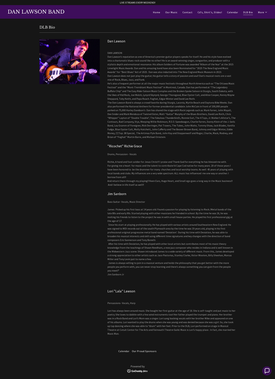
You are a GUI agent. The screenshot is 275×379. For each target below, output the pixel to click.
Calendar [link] (232, 12)
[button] (262, 12)
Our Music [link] (171, 12)
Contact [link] (188, 12)
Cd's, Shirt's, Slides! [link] (210, 12)
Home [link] (156, 12)
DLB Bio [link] (248, 12)
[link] (36, 12)
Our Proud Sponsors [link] (144, 351)
